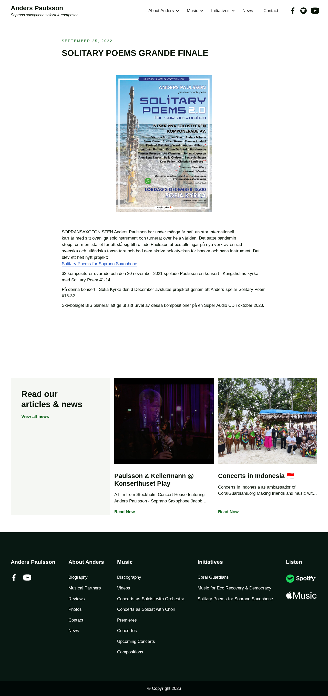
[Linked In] (314, 10)
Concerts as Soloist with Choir (146, 609)
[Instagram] (303, 10)
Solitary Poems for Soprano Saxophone (99, 263)
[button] (162, 10)
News (247, 10)
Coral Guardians (213, 577)
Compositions (130, 652)
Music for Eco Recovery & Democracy (234, 588)
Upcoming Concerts (136, 641)
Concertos (127, 630)
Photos (75, 609)
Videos (123, 588)
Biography (78, 577)
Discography (129, 577)
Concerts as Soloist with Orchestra (150, 598)
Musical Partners (84, 588)
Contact (270, 10)
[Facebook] (293, 10)
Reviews (76, 598)
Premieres (127, 620)
